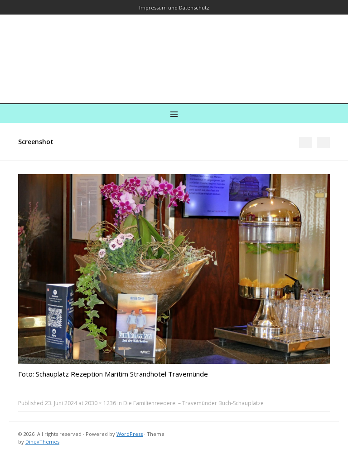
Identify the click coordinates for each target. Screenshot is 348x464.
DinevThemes (42, 441)
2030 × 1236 (100, 403)
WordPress (129, 433)
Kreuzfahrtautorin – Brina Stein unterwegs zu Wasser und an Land (174, 52)
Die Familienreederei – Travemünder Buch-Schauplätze (193, 403)
